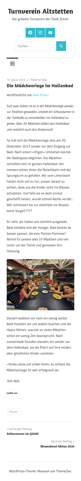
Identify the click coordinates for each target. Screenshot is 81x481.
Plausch (13, 411)
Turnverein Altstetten (40, 11)
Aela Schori (41, 95)
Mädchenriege (38, 80)
